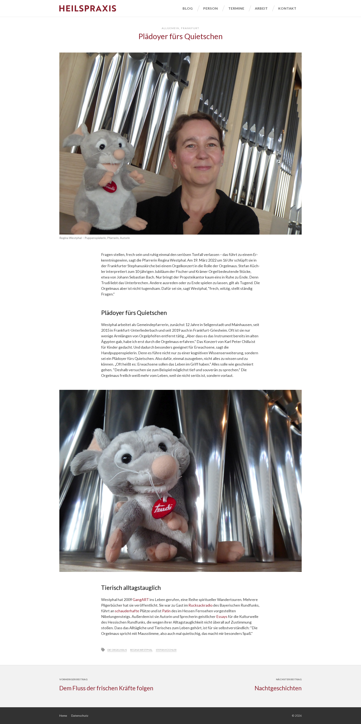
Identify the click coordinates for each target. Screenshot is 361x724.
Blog (188, 8)
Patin (166, 610)
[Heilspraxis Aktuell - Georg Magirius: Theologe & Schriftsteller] (118, 8)
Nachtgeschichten (278, 688)
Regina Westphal (141, 649)
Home (63, 715)
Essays (221, 616)
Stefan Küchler (166, 649)
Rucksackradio (200, 605)
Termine (236, 8)
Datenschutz (79, 715)
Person (210, 8)
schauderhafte (127, 610)
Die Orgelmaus (117, 649)
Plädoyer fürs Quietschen (181, 36)
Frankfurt (190, 28)
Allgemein (170, 28)
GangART (141, 599)
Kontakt (287, 8)
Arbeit (261, 8)
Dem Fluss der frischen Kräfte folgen (106, 688)
